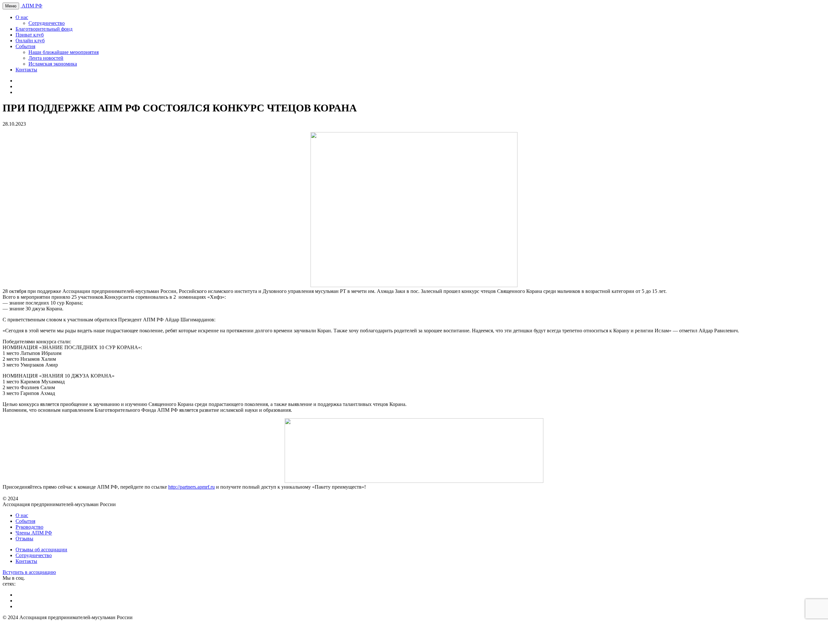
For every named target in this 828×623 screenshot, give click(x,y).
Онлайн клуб (30, 40)
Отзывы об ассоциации (41, 549)
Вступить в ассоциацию (29, 572)
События (25, 46)
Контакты (26, 69)
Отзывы (24, 538)
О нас (22, 17)
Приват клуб (30, 34)
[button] (414, 451)
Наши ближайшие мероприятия (63, 52)
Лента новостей (45, 58)
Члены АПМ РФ (34, 532)
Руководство (29, 527)
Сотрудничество (46, 23)
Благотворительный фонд (44, 29)
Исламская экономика (52, 64)
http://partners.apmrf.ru (191, 487)
